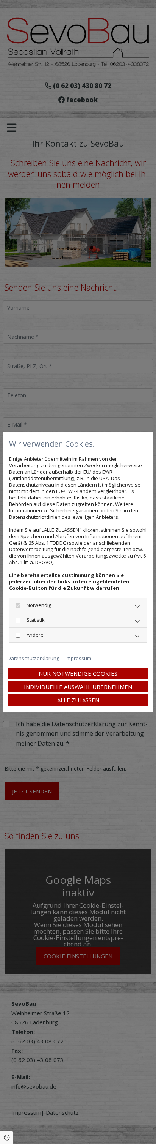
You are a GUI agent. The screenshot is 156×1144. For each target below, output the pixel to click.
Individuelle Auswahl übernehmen (78, 687)
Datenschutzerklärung (33, 658)
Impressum (78, 658)
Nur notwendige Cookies (78, 673)
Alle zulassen (78, 700)
